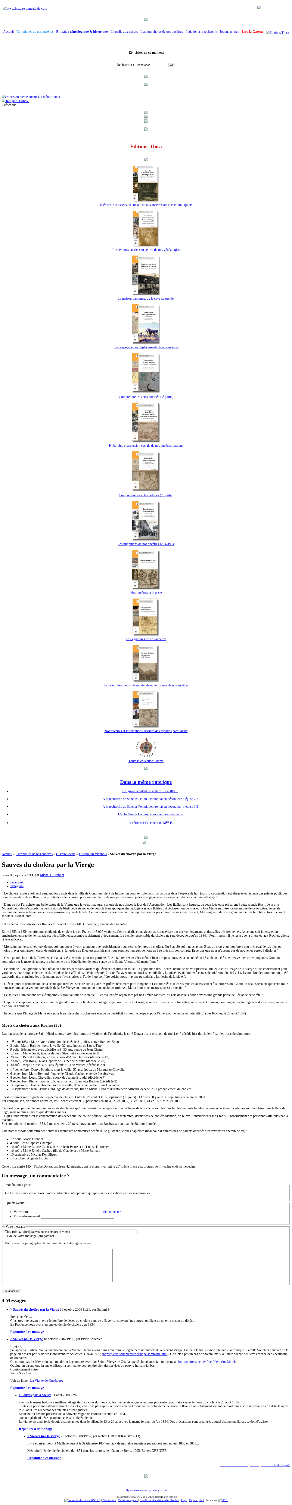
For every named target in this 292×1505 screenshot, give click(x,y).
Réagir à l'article (17, 101)
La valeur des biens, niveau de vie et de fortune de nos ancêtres (146, 685)
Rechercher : (125, 65)
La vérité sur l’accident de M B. (150, 823)
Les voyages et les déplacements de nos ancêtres (146, 347)
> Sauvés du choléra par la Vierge (34, 1309)
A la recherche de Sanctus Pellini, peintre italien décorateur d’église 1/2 (150, 806)
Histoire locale (65, 854)
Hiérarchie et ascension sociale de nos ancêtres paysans (146, 445)
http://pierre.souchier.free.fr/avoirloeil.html (206, 1361)
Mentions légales (128, 1500)
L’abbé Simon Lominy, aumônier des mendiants (150, 814)
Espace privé (196, 1500)
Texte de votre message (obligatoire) (29, 1236)
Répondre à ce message (27, 1332)
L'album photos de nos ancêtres (161, 31)
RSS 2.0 (95, 1500)
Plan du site (109, 1500)
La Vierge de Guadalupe (46, 1380)
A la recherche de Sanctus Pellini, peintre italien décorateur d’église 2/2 (150, 799)
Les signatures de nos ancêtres (146, 639)
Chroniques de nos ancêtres (34, 854)
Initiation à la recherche (201, 31)
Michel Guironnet (52, 875)
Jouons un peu (229, 31)
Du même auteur (48, 97)
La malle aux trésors (124, 31)
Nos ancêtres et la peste (146, 592)
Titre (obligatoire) (17, 1231)
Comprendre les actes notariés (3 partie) (146, 397)
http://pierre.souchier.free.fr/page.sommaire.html (135, 1354)
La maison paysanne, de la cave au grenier (146, 298)
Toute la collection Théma (146, 761)
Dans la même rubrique (146, 782)
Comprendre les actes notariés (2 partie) (146, 495)
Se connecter (112, 1212)
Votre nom (21, 1212)
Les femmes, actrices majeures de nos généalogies (146, 249)
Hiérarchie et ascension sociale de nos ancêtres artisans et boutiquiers (146, 205)
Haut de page (281, 1465)
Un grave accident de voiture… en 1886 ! (150, 791)
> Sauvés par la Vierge (26, 1339)
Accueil (8, 31)
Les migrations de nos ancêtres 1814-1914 (146, 544)
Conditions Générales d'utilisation (159, 1500)
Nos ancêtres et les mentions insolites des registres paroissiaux (146, 731)
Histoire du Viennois (93, 854)
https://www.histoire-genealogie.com (146, 1490)
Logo (184, 1500)
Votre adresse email (27, 1216)
